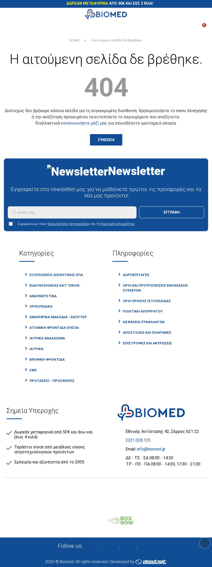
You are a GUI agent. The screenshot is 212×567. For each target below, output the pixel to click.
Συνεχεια (106, 140)
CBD (33, 370)
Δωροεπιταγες (136, 275)
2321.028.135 (138, 440)
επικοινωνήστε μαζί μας (84, 123)
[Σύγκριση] (11, 27)
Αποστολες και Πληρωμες (147, 332)
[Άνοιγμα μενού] (11, 14)
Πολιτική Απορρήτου (118, 224)
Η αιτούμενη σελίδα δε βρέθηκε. (117, 40)
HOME (74, 40)
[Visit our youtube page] (148, 545)
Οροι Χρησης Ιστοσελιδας (147, 301)
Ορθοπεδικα (40, 306)
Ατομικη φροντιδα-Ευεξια (54, 327)
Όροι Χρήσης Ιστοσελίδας (69, 224)
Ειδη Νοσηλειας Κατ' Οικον (54, 285)
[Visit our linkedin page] (131, 545)
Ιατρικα (36, 349)
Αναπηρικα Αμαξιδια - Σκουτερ (58, 317)
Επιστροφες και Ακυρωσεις (147, 343)
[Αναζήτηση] (201, 14)
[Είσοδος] (137, 27)
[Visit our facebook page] (95, 545)
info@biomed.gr (151, 449)
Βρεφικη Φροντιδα (47, 359)
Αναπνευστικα (43, 296)
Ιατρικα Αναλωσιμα (47, 338)
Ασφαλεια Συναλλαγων (143, 322)
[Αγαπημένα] (74, 27)
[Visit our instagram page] (113, 545)
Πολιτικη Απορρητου (143, 311)
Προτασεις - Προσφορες (51, 381)
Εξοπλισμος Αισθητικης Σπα (56, 275)
